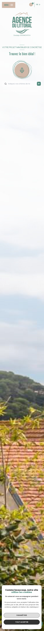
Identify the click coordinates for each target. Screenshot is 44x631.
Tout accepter (21, 622)
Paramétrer (21, 615)
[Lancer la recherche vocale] (22, 70)
